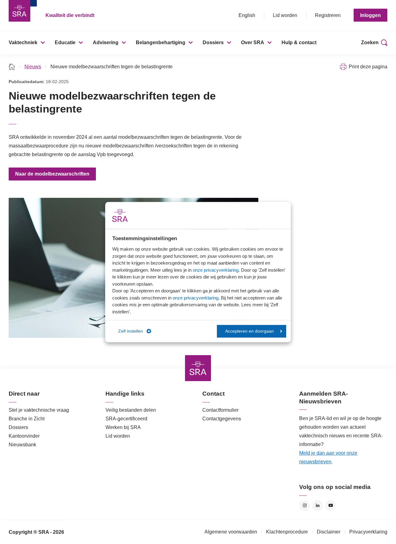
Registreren (328, 15)
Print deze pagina (368, 66)
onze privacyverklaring (216, 270)
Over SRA (252, 42)
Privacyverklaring (368, 531)
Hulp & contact (299, 42)
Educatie (65, 42)
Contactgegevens (221, 418)
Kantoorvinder (24, 436)
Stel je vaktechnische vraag (39, 410)
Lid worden (285, 15)
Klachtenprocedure (287, 531)
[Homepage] (19, 11)
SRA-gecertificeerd (126, 418)
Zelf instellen (130, 331)
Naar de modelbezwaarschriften (52, 173)
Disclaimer (328, 531)
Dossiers (213, 42)
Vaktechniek (23, 42)
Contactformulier (220, 410)
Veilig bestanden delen (130, 410)
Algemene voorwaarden (230, 531)
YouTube (330, 505)
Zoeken (370, 42)
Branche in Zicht (27, 418)
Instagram (304, 505)
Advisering (105, 42)
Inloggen (370, 15)
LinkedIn (317, 505)
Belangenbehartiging (160, 42)
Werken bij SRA (123, 427)
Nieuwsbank (22, 444)
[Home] (12, 66)
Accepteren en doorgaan (249, 331)
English (247, 15)
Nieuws (32, 66)
